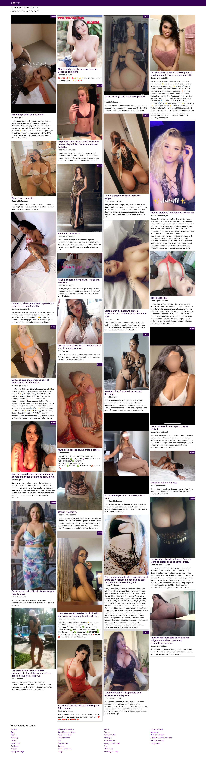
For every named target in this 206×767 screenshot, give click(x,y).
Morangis (107, 738)
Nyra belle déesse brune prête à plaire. (78, 449)
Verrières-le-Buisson (66, 729)
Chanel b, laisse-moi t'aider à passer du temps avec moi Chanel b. (33, 304)
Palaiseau (14, 746)
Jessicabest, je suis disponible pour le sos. (124, 97)
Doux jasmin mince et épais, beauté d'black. (169, 427)
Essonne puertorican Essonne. (28, 114)
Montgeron (155, 732)
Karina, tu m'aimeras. (69, 233)
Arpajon (14, 749)
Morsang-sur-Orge (111, 752)
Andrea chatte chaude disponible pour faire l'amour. (78, 707)
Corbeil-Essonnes (64, 749)
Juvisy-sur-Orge (157, 729)
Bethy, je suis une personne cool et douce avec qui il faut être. (30, 381)
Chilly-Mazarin (109, 740)
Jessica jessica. (159, 297)
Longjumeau (155, 743)
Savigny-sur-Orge (157, 740)
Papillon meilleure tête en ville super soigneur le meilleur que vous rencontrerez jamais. (170, 640)
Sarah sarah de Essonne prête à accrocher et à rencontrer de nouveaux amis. (125, 314)
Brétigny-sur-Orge (158, 735)
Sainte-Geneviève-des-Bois (161, 738)
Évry (12, 732)
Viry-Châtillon (63, 743)
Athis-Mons (108, 749)
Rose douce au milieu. (23, 198)
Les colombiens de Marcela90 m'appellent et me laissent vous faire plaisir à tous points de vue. (31, 673)
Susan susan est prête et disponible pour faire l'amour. (33, 592)
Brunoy (14, 729)
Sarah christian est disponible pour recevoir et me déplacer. (123, 694)
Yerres (106, 732)
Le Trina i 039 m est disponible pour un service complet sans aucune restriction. (172, 73)
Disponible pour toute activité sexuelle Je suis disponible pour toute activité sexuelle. (78, 144)
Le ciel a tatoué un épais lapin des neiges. (122, 197)
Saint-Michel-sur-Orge (66, 732)
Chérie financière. (67, 512)
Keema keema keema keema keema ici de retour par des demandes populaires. (33, 475)
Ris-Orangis (15, 743)
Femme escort (16, 7)
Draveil (14, 735)
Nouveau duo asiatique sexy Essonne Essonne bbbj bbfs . (78, 70)
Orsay (60, 752)
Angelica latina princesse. (164, 482)
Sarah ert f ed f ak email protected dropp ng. (122, 392)
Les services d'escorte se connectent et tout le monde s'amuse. (79, 347)
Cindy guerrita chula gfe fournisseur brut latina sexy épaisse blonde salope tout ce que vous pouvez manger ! (126, 580)
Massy (106, 729)
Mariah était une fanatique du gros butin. (172, 212)
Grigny (13, 740)
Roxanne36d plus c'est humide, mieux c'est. (124, 496)
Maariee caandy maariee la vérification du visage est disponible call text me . (78, 614)
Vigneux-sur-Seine (65, 735)
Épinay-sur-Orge (17, 752)
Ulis (105, 746)
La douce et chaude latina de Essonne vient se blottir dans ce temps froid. (171, 560)
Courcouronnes (64, 738)
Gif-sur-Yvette (109, 735)
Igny (59, 740)
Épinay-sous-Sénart (112, 743)
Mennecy (14, 738)
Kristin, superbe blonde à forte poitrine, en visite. (79, 281)
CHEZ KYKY (15, 3)
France (26, 7)
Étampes (61, 746)
